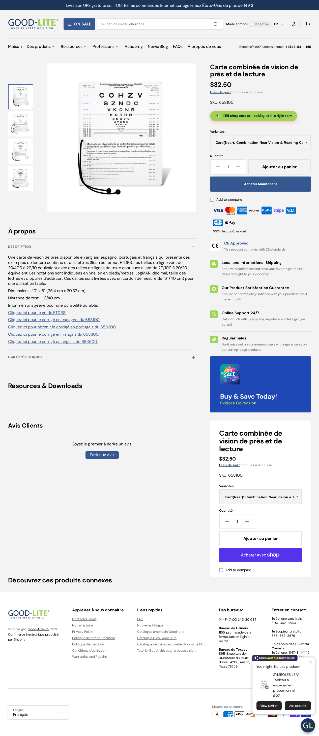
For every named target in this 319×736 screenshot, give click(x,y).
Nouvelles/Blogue (150, 625)
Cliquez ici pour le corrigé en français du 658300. (53, 334)
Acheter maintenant (260, 184)
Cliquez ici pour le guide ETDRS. (37, 312)
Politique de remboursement (93, 638)
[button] (306, 24)
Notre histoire (82, 625)
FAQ (140, 619)
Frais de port (220, 92)
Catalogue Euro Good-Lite (157, 638)
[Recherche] (216, 24)
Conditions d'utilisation (89, 650)
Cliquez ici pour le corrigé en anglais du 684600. (53, 341)
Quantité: (217, 156)
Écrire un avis (102, 455)
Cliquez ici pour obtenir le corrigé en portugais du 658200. (62, 327)
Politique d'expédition (88, 644)
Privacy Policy (82, 631)
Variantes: (217, 132)
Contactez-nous (84, 619)
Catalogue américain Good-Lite (160, 631)
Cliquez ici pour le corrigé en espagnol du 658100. (54, 319)
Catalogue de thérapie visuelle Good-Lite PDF (171, 644)
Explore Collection (238, 403)
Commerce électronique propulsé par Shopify (33, 637)
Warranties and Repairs (89, 656)
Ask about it (297, 706)
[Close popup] (310, 662)
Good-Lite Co (38, 629)
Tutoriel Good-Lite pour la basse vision (166, 650)
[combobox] (160, 24)
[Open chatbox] (308, 725)
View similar (269, 706)
